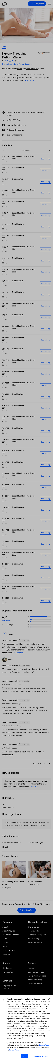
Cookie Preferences (40, 1056)
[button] (49, 999)
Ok (24, 1056)
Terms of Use (44, 1045)
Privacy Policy (14, 1050)
